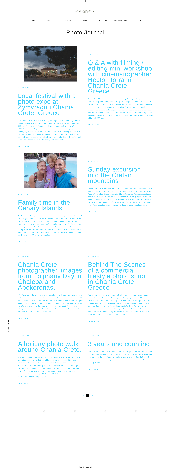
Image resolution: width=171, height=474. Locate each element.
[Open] (30, 425)
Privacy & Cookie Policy (85, 467)
